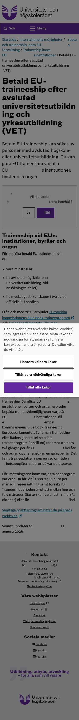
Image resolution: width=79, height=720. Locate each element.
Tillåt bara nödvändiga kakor (38, 375)
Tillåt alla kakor (38, 388)
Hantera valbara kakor (38, 362)
